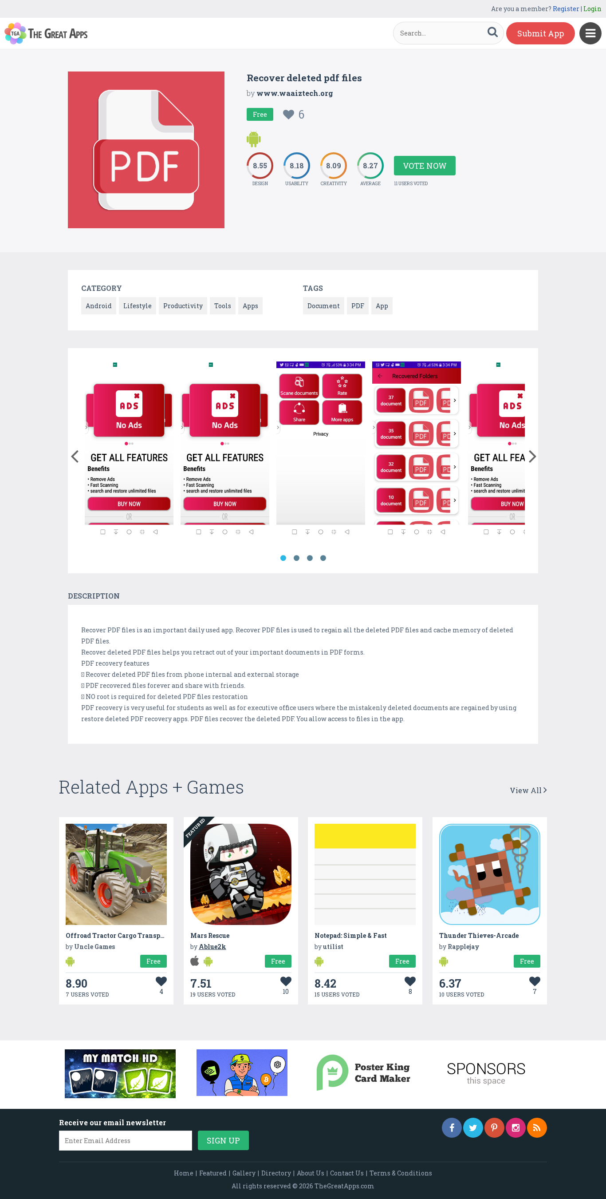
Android (99, 306)
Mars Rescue (209, 935)
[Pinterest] (494, 1128)
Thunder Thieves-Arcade (479, 935)
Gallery (244, 1173)
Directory (276, 1173)
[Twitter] (473, 1128)
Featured (213, 1173)
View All (526, 790)
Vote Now (425, 165)
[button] (74, 454)
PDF (357, 306)
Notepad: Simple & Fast (351, 935)
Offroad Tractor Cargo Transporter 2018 (129, 935)
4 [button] (323, 558)
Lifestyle (137, 306)
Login (592, 8)
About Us (310, 1173)
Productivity (183, 306)
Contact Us (347, 1173)
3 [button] (309, 558)
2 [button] (296, 558)
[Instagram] (516, 1128)
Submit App (540, 33)
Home (183, 1173)
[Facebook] (452, 1128)
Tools (222, 306)
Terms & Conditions (401, 1173)
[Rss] (537, 1128)
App (382, 306)
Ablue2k (212, 946)
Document (323, 306)
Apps (250, 306)
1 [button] (283, 558)
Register (566, 8)
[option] (129, 451)
